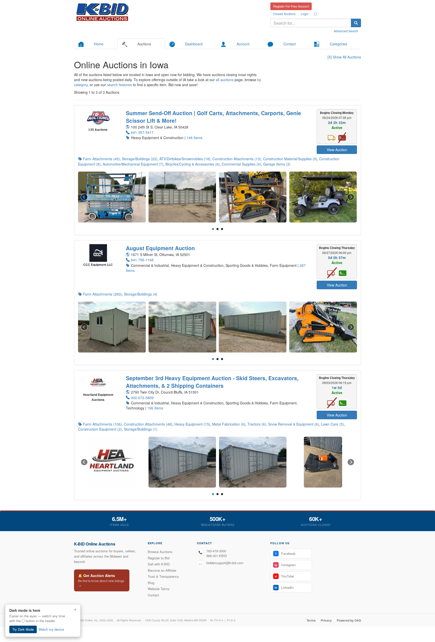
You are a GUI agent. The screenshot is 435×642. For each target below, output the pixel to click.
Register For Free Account (291, 6)
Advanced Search (346, 31)
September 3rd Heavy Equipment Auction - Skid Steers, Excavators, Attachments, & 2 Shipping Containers (212, 381)
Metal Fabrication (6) (228, 424)
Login (305, 14)
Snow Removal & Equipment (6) (293, 424)
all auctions (225, 79)
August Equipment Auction (160, 248)
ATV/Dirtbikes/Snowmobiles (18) (184, 158)
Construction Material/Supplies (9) (290, 158)
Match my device (51, 629)
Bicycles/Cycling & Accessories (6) (192, 164)
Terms (311, 620)
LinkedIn (284, 587)
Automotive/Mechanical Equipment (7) (133, 164)
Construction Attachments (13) (236, 158)
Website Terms (159, 588)
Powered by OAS (349, 620)
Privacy (326, 620)
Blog (151, 582)
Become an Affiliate (162, 570)
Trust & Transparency (163, 576)
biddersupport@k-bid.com (224, 562)
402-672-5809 (142, 397)
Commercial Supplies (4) (241, 164)
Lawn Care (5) (332, 424)
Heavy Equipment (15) (192, 424)
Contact (153, 595)
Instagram (285, 564)
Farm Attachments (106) (102, 424)
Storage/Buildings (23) (139, 158)
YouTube (284, 576)
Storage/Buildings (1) (140, 429)
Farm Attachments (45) (101, 158)
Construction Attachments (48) (148, 424)
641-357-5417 (142, 132)
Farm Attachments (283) (102, 294)
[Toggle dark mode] (315, 14)
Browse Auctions (160, 551)
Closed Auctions (284, 14)
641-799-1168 (142, 259)
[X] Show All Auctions (344, 56)
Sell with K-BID (159, 564)
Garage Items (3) (277, 164)
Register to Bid (158, 558)
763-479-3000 (216, 551)
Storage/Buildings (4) (140, 294)
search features (119, 84)
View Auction (337, 149)
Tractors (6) (256, 424)
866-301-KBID (216, 555)
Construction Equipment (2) (100, 429)
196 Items (155, 407)
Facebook (285, 553)
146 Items (194, 137)
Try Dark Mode (23, 629)
